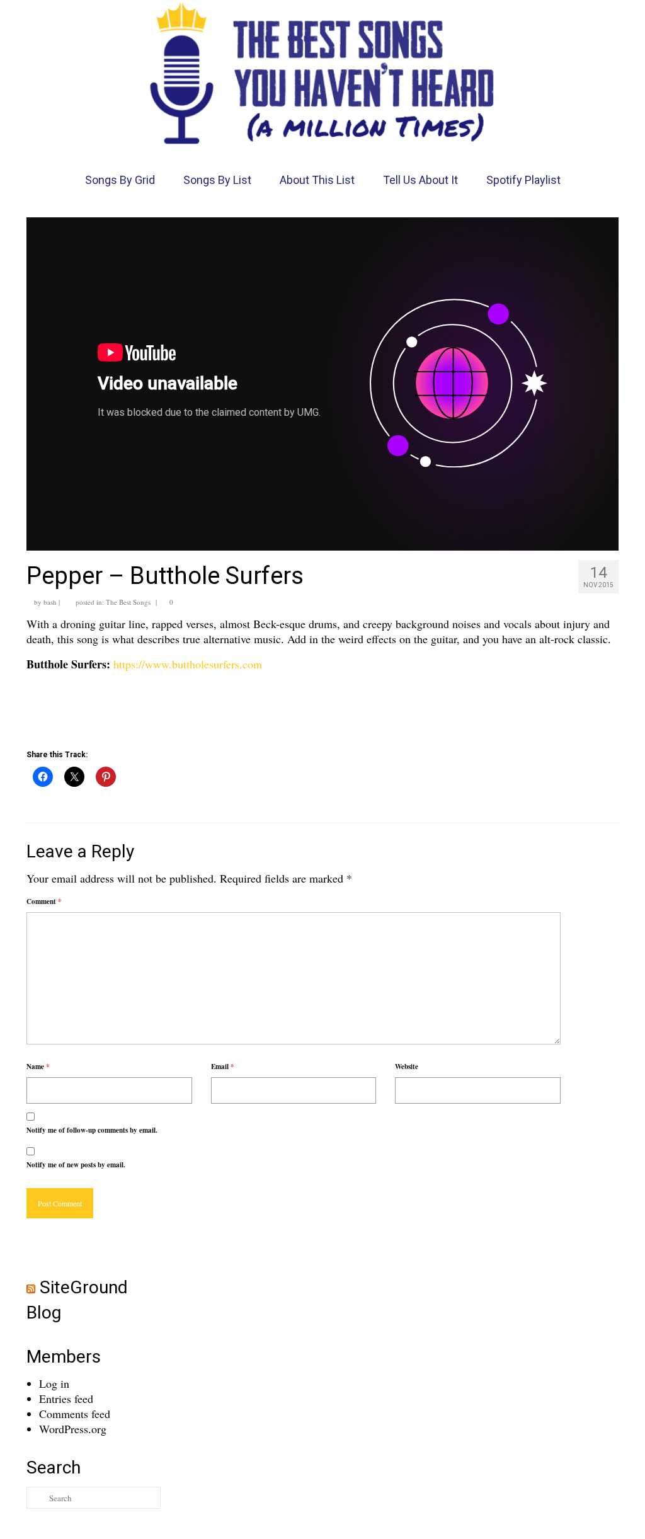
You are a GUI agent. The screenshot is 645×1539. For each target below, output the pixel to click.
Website (406, 1066)
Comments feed (74, 1413)
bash (50, 602)
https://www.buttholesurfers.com (187, 664)
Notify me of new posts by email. (75, 1165)
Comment (44, 901)
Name (38, 1066)
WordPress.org (72, 1428)
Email (222, 1066)
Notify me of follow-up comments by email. (91, 1130)
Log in (54, 1383)
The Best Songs (128, 602)
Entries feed (66, 1398)
